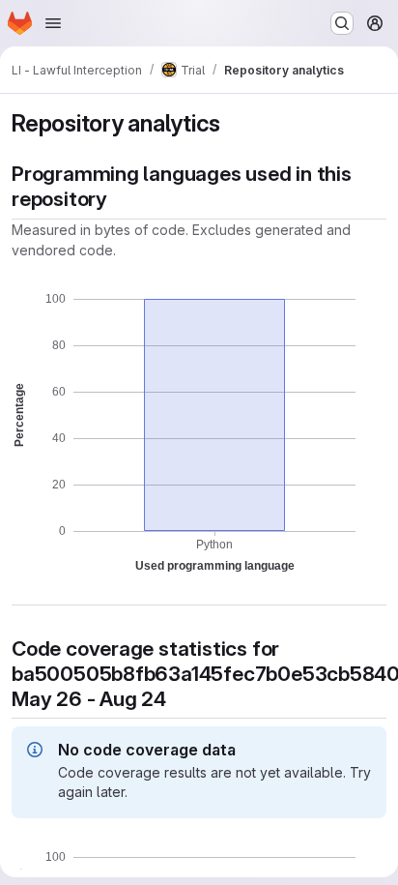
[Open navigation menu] (53, 23)
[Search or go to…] (342, 23)
